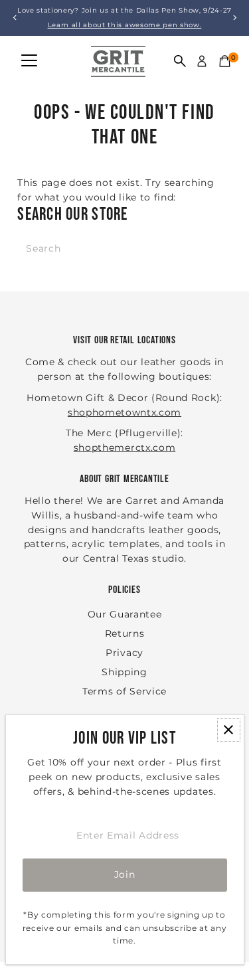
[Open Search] (180, 61)
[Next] (234, 18)
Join (124, 874)
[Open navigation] (29, 61)
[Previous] (15, 18)
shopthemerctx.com (125, 447)
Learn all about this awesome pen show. (125, 25)
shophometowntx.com (124, 412)
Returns (125, 633)
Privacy (124, 652)
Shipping (124, 672)
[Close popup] (228, 730)
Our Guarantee (125, 614)
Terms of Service (124, 691)
